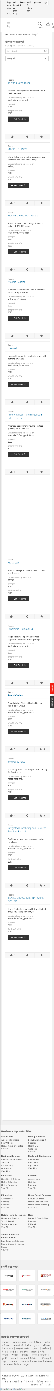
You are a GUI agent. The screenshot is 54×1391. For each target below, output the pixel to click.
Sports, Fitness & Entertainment (10, 1236)
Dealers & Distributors (39, 1155)
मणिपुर (43, 1351)
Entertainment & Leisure (12, 1240)
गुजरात (36, 1345)
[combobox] (27, 51)
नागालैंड (25, 1354)
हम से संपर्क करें (27, 1381)
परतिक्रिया (39, 1381)
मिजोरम (15, 1354)
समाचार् (48, 1381)
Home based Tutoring (38, 1204)
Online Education (9, 1185)
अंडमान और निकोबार (12, 1364)
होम (6, 34)
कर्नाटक (45, 1348)
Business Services (10, 1155)
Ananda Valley (15, 695)
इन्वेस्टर (33, 2)
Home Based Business (39, 1195)
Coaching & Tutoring (11, 1179)
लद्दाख (26, 1364)
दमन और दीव (18, 1345)
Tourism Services (9, 1224)
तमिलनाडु (45, 1358)
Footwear (32, 1185)
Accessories (34, 1179)
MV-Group (13, 562)
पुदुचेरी (4, 1358)
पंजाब (13, 1358)
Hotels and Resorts (10, 1218)
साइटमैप (48, 1384)
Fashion (32, 1175)
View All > (5, 1148)
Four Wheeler (7, 1142)
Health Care (34, 1145)
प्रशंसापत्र (34, 1384)
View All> (32, 1188)
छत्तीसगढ (5, 1345)
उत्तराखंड (13, 1361)
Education (33, 1162)
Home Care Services (38, 1201)
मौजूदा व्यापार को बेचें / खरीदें (8, 6)
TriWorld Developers (19, 82)
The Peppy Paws (16, 761)
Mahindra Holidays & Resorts (23, 215)
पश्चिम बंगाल (37, 1361)
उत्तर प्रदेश (25, 1361)
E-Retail (32, 1224)
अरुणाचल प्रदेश (19, 1342)
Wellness (32, 1148)
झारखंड (36, 1348)
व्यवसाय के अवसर (16, 34)
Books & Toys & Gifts (38, 1218)
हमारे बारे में (14, 1381)
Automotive (7, 1136)
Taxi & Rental (7, 1221)
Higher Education (9, 1182)
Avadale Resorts (16, 282)
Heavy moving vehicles (12, 1145)
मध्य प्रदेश (24, 1351)
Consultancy (7, 1165)
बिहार (38, 1342)
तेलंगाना (48, 1361)
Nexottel (12, 348)
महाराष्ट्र (34, 1351)
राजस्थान (23, 1358)
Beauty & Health (36, 1136)
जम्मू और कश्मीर (23, 1348)
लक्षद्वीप (12, 1351)
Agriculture (33, 1165)
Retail (31, 1214)
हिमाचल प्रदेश (7, 1348)
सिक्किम (33, 1358)
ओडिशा (43, 1354)
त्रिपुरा (4, 1361)
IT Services (6, 1168)
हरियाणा (46, 1345)
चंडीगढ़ (47, 1342)
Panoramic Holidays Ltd (20, 629)
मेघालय (5, 1354)
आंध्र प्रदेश (6, 1342)
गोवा (29, 1345)
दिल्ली (34, 1354)
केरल (4, 1351)
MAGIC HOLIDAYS (17, 149)
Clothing (32, 1182)
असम (31, 1342)
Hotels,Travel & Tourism (13, 1214)
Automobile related (10, 1139)
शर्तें (41, 1384)
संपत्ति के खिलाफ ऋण (26, 5)
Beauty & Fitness (36, 1198)
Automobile (33, 1159)
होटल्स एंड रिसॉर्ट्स (31, 34)
